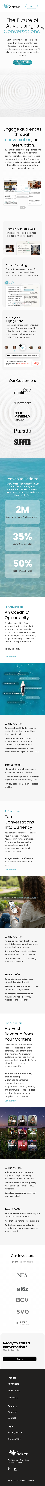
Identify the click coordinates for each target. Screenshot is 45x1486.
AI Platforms (14, 1390)
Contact (12, 1418)
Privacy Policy (15, 1432)
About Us (12, 1412)
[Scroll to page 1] (21, 207)
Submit (20, 1359)
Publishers (13, 1397)
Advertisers (13, 1384)
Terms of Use (14, 1439)
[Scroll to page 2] (24, 207)
